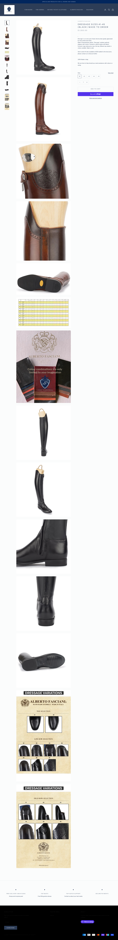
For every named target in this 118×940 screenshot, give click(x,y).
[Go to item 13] (7, 97)
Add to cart (96, 89)
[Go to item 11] (7, 83)
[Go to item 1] (7, 22)
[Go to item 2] (7, 29)
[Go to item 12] (7, 89)
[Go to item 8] (7, 65)
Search (52, 915)
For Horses (40, 9)
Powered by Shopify (29, 934)
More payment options (95, 98)
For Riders (28, 9)
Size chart (110, 73)
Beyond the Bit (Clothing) (57, 9)
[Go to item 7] (7, 58)
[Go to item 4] (7, 42)
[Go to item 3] (7, 35)
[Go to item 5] (7, 47)
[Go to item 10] (7, 77)
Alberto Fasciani (76, 9)
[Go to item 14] (7, 106)
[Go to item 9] (7, 71)
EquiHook (89, 9)
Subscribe (11, 927)
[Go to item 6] (7, 52)
